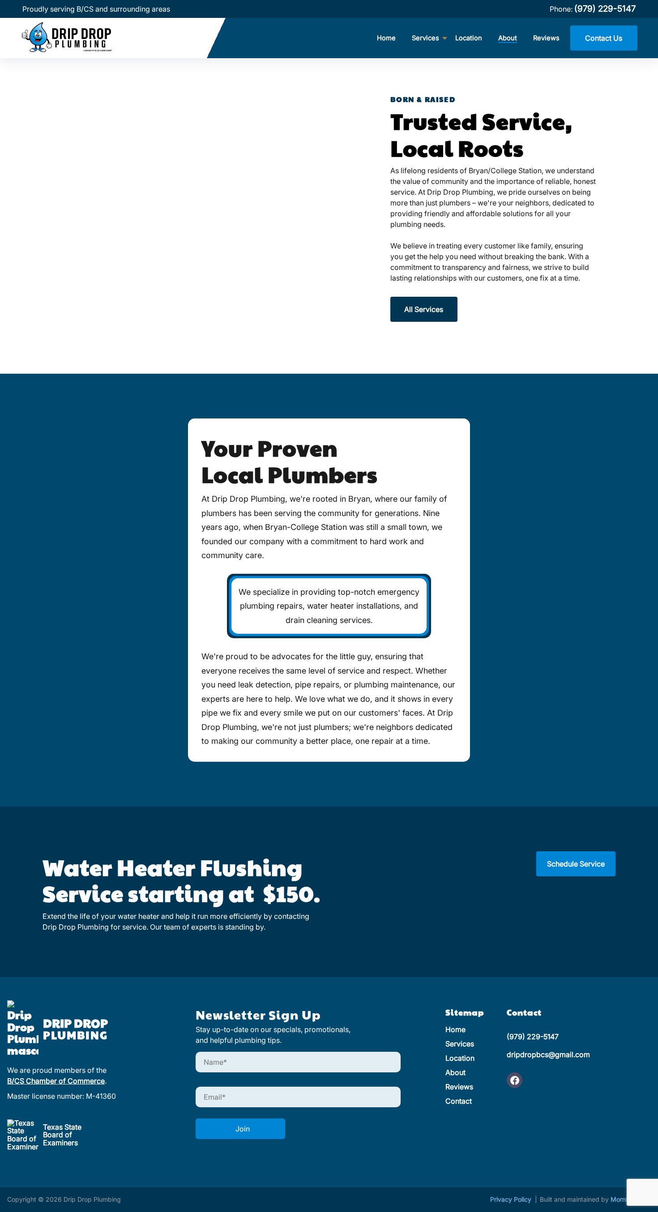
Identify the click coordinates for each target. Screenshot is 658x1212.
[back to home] (77, 38)
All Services (423, 309)
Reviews (546, 38)
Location (468, 38)
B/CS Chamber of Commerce (56, 1080)
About (507, 38)
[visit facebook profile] (514, 1080)
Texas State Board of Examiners (62, 1134)
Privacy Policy (511, 1199)
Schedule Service (576, 863)
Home (386, 38)
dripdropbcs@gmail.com (548, 1054)
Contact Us (603, 38)
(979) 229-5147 (605, 9)
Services (459, 1043)
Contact (458, 1101)
